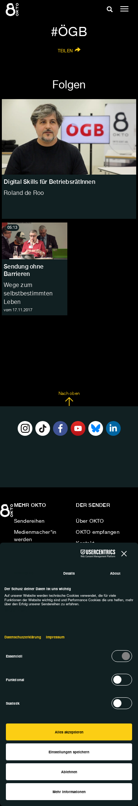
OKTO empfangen (98, 532)
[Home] (7, 513)
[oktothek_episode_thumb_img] (34, 240)
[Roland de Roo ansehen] (69, 137)
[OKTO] (13, 9)
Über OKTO (90, 521)
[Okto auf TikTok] (42, 428)
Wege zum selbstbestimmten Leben (28, 294)
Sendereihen (29, 521)
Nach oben (69, 394)
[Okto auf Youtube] (78, 428)
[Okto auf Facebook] (60, 428)
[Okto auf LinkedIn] (113, 428)
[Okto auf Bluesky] (95, 428)
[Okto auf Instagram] (25, 428)
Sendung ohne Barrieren (23, 270)
